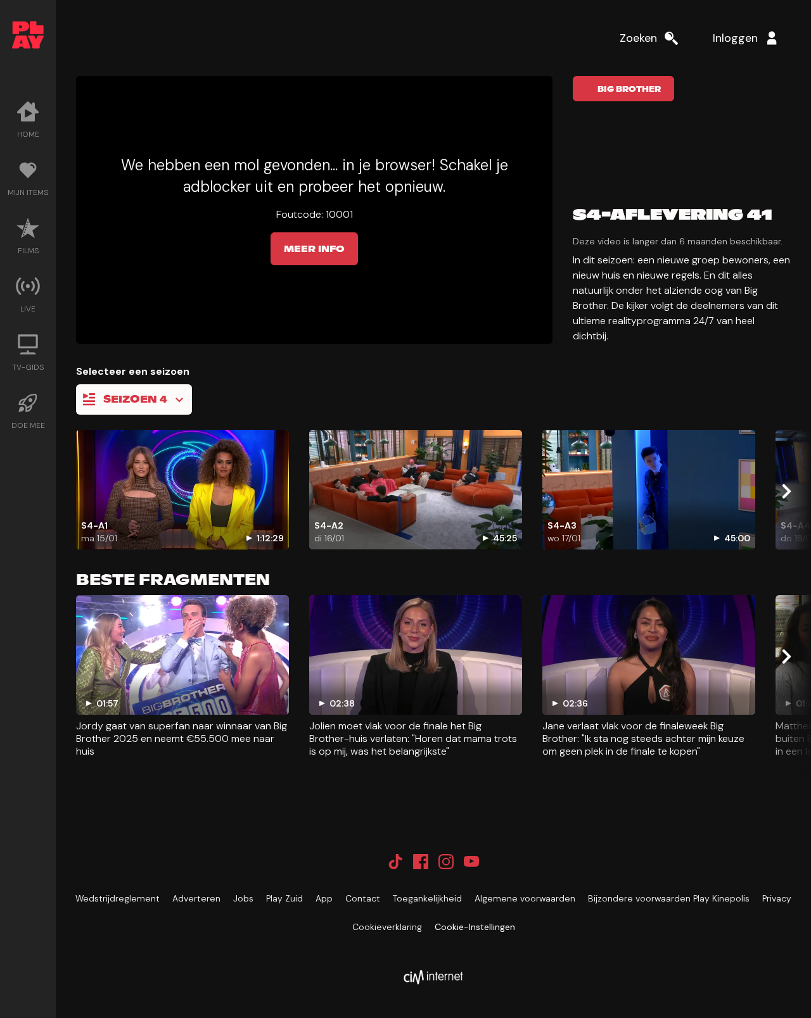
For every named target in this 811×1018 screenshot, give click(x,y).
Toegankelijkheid (427, 898)
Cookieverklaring (387, 927)
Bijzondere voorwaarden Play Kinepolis (669, 898)
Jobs (243, 898)
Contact (362, 898)
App (324, 898)
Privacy (776, 898)
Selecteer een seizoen (132, 371)
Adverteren (196, 898)
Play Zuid (284, 898)
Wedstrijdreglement (117, 898)
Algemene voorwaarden (525, 898)
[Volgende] (785, 491)
